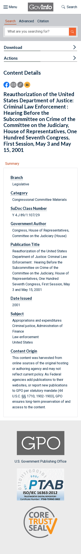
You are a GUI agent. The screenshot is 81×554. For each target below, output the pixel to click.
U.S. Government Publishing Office (41, 461)
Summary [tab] (12, 164)
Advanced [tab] (26, 21)
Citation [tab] (43, 21)
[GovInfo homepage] (40, 7)
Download (13, 47)
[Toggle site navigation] (10, 7)
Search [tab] (10, 21)
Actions (11, 58)
